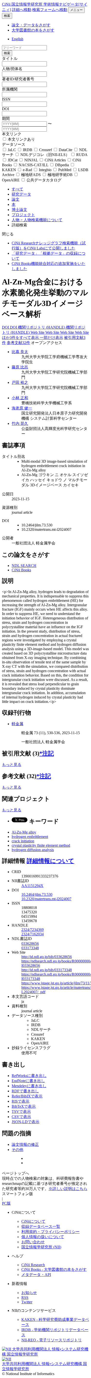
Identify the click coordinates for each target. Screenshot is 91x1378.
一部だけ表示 (51, 337)
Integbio (45, 170)
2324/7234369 (32, 930)
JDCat (12, 160)
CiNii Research (33, 1265)
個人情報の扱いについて (42, 1237)
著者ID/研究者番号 (18, 79)
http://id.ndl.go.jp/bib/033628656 (46, 957)
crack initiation (23, 841)
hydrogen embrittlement (30, 837)
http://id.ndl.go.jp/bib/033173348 (46, 970)
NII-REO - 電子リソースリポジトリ (51, 1340)
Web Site (38, 332)
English (17, 39)
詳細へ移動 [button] (21, 10)
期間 (6, 118)
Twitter (26, 1302)
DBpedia (62, 165)
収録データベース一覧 (40, 1226)
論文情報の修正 (25, 1144)
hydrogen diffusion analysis (33, 850)
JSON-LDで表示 (25, 1122)
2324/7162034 (32, 934)
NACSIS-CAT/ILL (33, 165)
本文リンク (11, 134)
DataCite (65, 150)
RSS (24, 1297)
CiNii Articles (55, 160)
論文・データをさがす (31, 25)
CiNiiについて (33, 1221)
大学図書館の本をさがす (33, 30)
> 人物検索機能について (41, 220)
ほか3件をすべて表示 (21, 337)
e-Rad (27, 170)
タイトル (9, 58)
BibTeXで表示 (24, 1106)
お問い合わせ (33, 1242)
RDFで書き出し (25, 1091)
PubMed (64, 170)
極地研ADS (31, 175)
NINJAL (31, 160)
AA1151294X (32, 886)
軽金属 (17, 724)
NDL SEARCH (24, 566)
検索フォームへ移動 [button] (49, 10)
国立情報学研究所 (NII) (41, 1247)
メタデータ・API (36, 1275)
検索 (7, 16)
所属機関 (9, 89)
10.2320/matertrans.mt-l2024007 (46, 899)
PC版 (6, 1203)
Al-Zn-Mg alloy (24, 832)
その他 (17, 1150)
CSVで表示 (21, 1117)
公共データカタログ (43, 180)
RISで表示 (20, 1101)
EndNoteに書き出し (28, 1081)
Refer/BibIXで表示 (27, 1096)
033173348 (30, 948)
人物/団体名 (12, 69)
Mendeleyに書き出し (29, 1086)
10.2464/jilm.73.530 (36, 894)
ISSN (6, 99)
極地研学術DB (60, 175)
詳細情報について (50, 861)
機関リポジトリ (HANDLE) (42, 327)
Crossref (45, 150)
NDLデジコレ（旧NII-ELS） (44, 155)
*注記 (46, 753)
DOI (5, 109)
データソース (13, 144)
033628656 (30, 943)
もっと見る (11, 764)
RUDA (81, 155)
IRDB (27, 150)
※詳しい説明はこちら (68, 1189)
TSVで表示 (21, 1111)
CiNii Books (21, 570)
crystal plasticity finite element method (41, 845)
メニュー (76, 10)
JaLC (12, 150)
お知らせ (29, 1293)
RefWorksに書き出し (29, 1076)
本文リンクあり (21, 139)
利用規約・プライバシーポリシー (50, 1232)
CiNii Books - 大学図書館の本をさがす (54, 1269)
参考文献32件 (18, 343)
